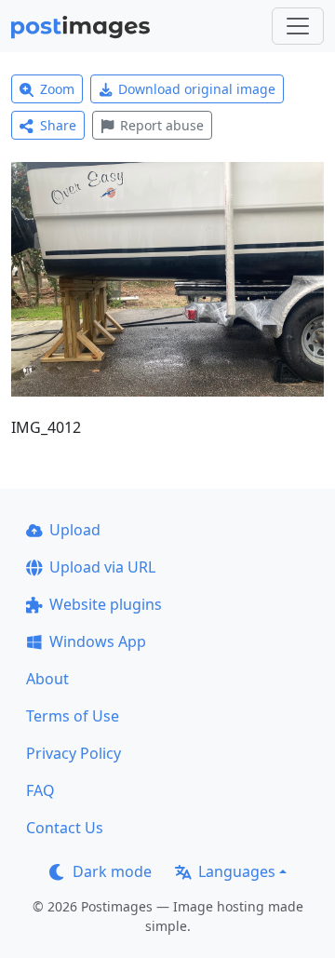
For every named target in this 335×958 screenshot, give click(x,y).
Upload (74, 529)
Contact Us (64, 827)
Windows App (97, 641)
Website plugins (105, 604)
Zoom (57, 89)
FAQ (40, 790)
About (47, 678)
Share (58, 125)
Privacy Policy (73, 753)
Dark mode (112, 871)
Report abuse (162, 125)
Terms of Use (72, 716)
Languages (236, 871)
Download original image (196, 89)
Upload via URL (102, 567)
